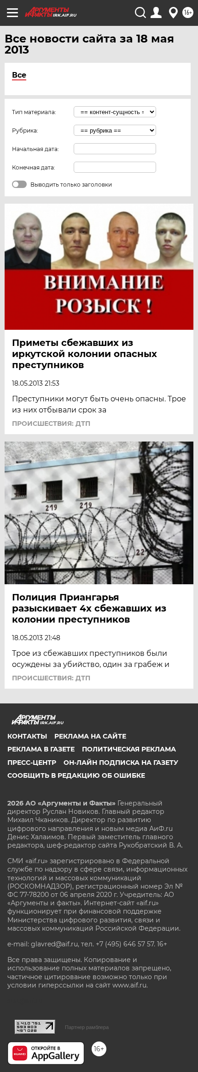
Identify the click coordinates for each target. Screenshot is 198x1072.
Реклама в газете (41, 749)
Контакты (27, 736)
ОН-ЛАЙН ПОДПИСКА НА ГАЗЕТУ (121, 762)
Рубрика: (25, 130)
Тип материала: (34, 112)
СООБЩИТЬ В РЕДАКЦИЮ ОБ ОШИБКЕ (76, 775)
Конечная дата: (33, 167)
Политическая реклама (129, 749)
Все (19, 75)
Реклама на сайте (90, 736)
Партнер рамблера (87, 1027)
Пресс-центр (31, 762)
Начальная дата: (35, 148)
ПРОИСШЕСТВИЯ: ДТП (51, 423)
